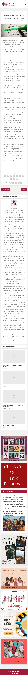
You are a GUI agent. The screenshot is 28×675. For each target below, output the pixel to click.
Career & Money (9, 20)
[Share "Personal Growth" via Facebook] (5, 175)
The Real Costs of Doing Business (12, 426)
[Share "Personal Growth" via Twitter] (8, 175)
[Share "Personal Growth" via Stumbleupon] (11, 178)
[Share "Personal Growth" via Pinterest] (17, 175)
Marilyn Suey (12, 18)
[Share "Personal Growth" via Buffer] (23, 175)
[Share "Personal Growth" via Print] (17, 178)
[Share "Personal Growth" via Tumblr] (14, 175)
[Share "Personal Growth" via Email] (14, 178)
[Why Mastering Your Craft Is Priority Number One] (14, 356)
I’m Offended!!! (7, 386)
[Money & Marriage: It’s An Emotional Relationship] (14, 396)
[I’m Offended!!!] (14, 377)
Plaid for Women (16, 671)
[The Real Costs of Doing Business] (14, 417)
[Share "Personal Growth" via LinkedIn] (20, 175)
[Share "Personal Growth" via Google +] (11, 175)
